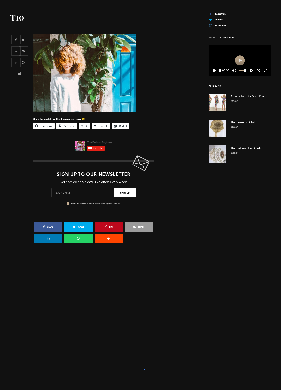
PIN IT (95, 73)
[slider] (220, 71)
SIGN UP (125, 192)
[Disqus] (140, 305)
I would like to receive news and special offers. (96, 203)
